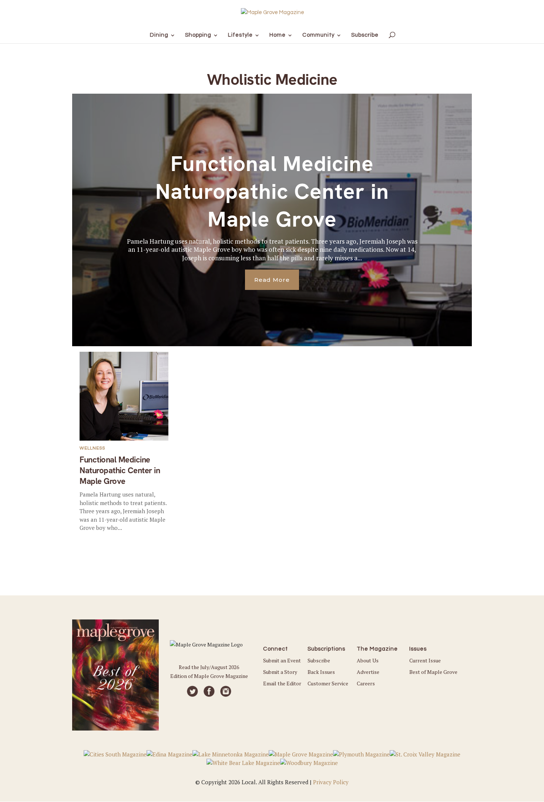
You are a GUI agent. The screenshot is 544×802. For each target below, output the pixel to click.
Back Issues (321, 671)
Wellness (92, 448)
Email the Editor (282, 683)
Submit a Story (280, 671)
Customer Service (328, 683)
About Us (368, 660)
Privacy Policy (331, 782)
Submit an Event (282, 660)
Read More (272, 279)
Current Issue (425, 660)
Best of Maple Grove (433, 671)
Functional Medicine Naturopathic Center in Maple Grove (272, 192)
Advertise (368, 671)
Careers (366, 683)
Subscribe (319, 660)
